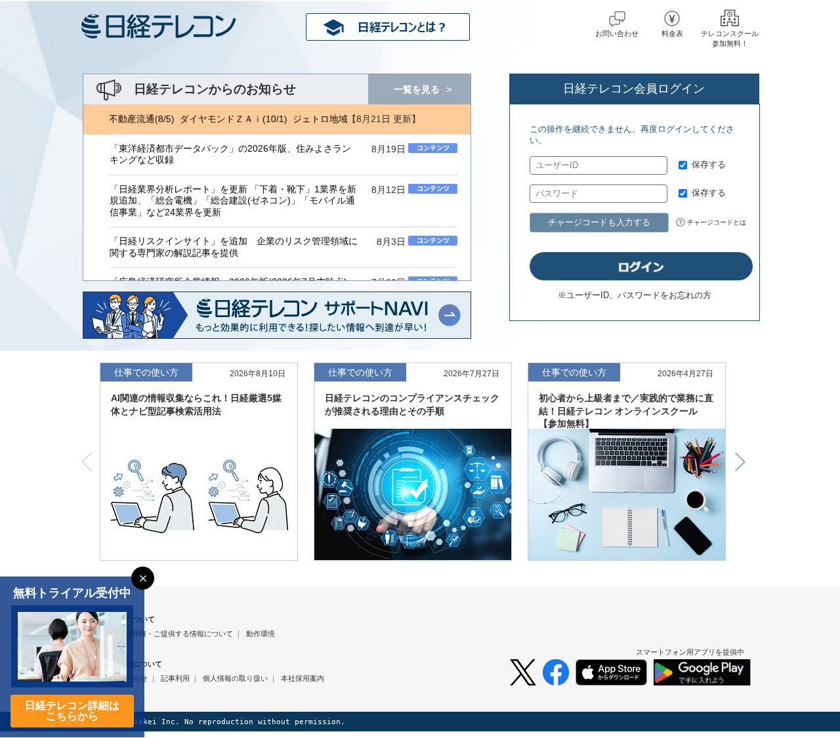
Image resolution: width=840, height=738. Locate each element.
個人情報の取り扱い (235, 678)
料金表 (672, 33)
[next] (745, 461)
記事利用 (175, 678)
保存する (709, 164)
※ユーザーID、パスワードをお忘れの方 (634, 295)
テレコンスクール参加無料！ (730, 38)
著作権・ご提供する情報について (179, 634)
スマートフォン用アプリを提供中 (690, 652)
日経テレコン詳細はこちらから (72, 711)
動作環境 (260, 634)
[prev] (82, 461)
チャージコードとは (716, 222)
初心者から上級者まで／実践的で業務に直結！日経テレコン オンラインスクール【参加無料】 (626, 411)
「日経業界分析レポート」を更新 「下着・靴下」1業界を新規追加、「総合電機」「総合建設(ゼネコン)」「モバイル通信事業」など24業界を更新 (233, 201)
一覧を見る (417, 89)
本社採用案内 (302, 678)
